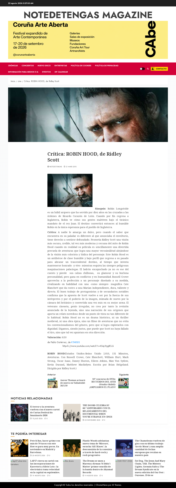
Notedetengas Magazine (88, 15)
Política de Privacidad (106, 65)
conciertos (28, 65)
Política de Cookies (81, 65)
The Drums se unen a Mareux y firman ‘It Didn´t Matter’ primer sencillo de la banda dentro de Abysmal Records (98, 466)
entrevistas (61, 65)
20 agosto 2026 (38, 456)
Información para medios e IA (23, 72)
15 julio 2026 (37, 419)
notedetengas (55, 167)
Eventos (46, 72)
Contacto (161, 69)
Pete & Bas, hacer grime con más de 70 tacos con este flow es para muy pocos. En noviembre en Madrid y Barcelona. (45, 446)
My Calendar (61, 72)
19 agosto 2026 (38, 476)
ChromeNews (102, 484)
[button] (147, 68)
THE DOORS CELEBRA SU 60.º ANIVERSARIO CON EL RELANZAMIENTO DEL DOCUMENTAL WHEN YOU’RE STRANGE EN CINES (97, 411)
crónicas (13, 65)
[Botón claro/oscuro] (142, 69)
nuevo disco (44, 65)
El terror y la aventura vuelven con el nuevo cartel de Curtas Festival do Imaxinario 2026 (45, 411)
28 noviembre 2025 (92, 420)
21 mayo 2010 (71, 167)
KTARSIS (75, 342)
